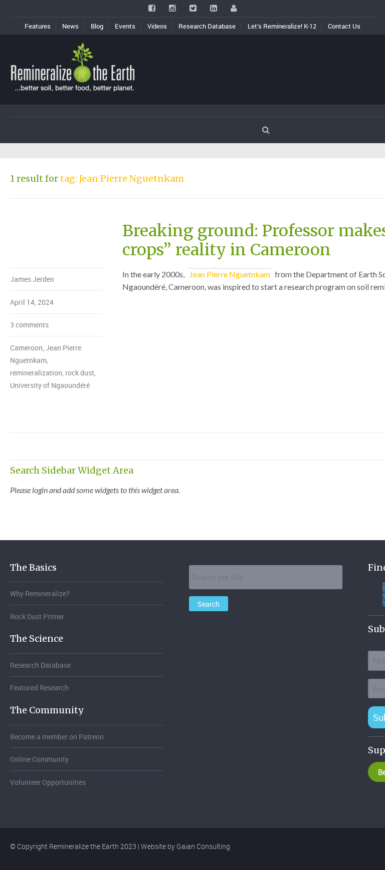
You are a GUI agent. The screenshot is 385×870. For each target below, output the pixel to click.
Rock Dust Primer (37, 616)
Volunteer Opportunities (48, 782)
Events (125, 26)
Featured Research (39, 687)
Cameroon (26, 347)
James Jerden (32, 279)
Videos (157, 26)
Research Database (207, 26)
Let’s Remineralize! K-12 (282, 26)
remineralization (36, 372)
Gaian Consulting (203, 846)
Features (38, 26)
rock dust (79, 372)
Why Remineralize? (40, 593)
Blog (97, 26)
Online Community (39, 759)
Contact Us (344, 26)
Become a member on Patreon (57, 736)
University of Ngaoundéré (50, 385)
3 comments (29, 324)
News (70, 26)
